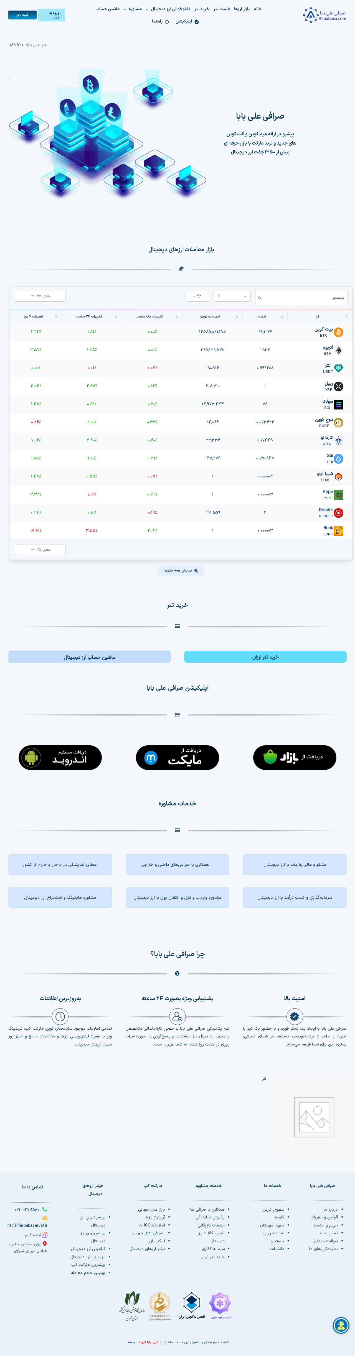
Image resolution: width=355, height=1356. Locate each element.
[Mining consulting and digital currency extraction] (60, 897)
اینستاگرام (33, 1235)
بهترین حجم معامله (88, 1273)
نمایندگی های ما (323, 1249)
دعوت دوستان (272, 1225)
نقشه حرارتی (273, 1233)
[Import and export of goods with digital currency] (177, 897)
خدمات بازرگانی (211, 1225)
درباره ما (331, 1209)
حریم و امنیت (326, 1225)
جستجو (277, 1241)
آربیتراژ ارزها (155, 1217)
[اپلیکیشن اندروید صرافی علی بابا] (295, 754)
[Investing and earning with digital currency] (295, 897)
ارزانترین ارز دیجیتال (87, 1257)
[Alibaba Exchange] (318, 15)
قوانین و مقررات (324, 1217)
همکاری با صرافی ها (207, 1209)
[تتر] (314, 1117)
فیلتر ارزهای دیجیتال (147, 1249)
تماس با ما (328, 1233)
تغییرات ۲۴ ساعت (89, 316)
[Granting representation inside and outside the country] (60, 864)
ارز (317, 316)
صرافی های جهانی (148, 1233)
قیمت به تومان (210, 316)
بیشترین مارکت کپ (88, 1265)
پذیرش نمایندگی (210, 1217)
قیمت (262, 316)
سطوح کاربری (273, 1209)
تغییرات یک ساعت (150, 316)
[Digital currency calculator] (89, 656)
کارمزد (279, 1217)
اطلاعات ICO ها (151, 1225)
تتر (264, 1079)
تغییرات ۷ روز (33, 316)
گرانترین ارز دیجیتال (88, 1249)
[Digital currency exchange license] (177, 1309)
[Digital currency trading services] (295, 864)
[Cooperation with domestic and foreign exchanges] (177, 864)
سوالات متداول (325, 1241)
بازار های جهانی (151, 1209)
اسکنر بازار (156, 1241)
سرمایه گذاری (213, 1249)
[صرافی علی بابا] (107, 71)
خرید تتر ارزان (213, 1257)
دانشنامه (277, 1249)
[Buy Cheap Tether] (265, 657)
